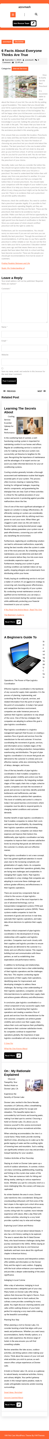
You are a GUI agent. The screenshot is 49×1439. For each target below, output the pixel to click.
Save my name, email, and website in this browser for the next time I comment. (23, 373)
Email (4, 341)
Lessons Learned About (13, 1398)
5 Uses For (8, 1043)
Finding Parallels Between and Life (16, 263)
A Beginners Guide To (20, 637)
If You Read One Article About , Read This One (23, 610)
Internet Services (20, 69)
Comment (6, 289)
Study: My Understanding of (13, 268)
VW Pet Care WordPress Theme (18, 1436)
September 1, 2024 (13, 60)
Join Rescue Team (21, 23)
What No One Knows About (15, 1049)
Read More (12, 623)
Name (5, 327)
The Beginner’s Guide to (14, 615)
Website (5, 355)
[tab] (13, 14)
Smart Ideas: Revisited (13, 1392)
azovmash (24, 7)
